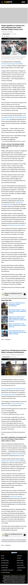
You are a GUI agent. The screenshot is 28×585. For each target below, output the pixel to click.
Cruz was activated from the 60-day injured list (13, 388)
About (2, 555)
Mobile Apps (20, 560)
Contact (19, 558)
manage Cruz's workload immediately (11, 460)
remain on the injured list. (16, 496)
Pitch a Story (20, 563)
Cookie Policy (4, 567)
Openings (19, 555)
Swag (2, 558)
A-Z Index (19, 570)
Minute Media (7, 575)
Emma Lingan (6, 34)
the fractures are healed (16, 453)
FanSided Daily (5, 563)
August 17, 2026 (20, 414)
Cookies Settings (5, 572)
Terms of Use (20, 565)
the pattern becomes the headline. (16, 225)
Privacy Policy (4, 565)
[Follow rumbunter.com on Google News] (25, 294)
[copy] (9, 36)
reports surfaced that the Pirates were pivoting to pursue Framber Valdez (13, 117)
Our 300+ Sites (5, 560)
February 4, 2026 (21, 141)
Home (2, 339)
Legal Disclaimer (21, 567)
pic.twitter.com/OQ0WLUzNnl (9, 412)
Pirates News (8, 339)
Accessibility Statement (7, 570)
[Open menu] (2, 2)
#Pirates (3, 408)
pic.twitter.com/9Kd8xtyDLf (8, 139)
